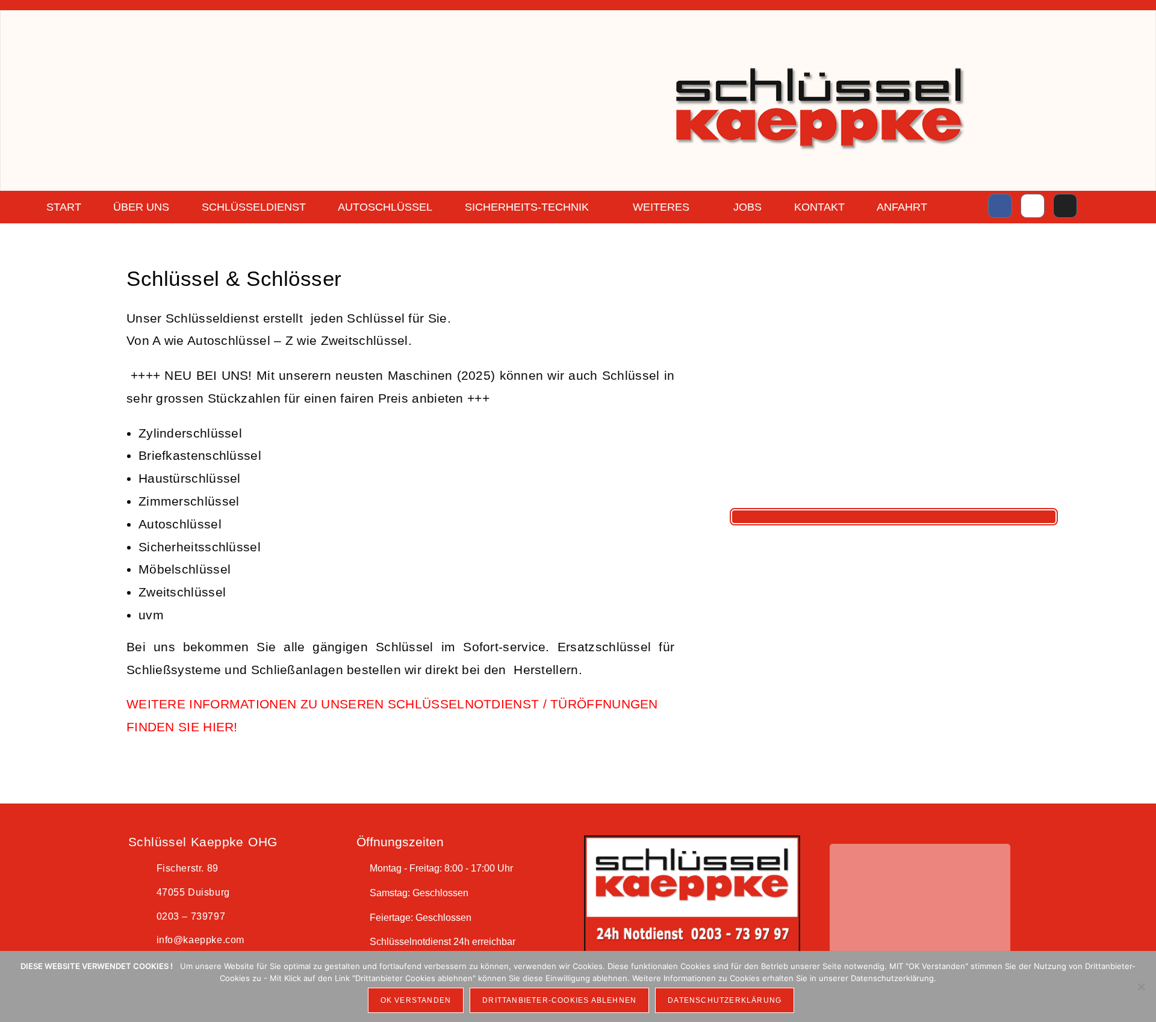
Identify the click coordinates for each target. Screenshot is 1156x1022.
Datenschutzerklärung (725, 1000)
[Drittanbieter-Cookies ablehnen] (1141, 986)
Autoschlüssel (385, 207)
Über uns (141, 207)
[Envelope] (1065, 206)
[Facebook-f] (1000, 206)
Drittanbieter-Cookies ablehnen (559, 1000)
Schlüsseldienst (254, 207)
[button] (815, 903)
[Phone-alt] (1033, 206)
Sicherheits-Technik (527, 207)
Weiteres (661, 207)
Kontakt (819, 207)
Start (63, 207)
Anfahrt (902, 207)
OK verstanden (416, 1000)
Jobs (747, 207)
